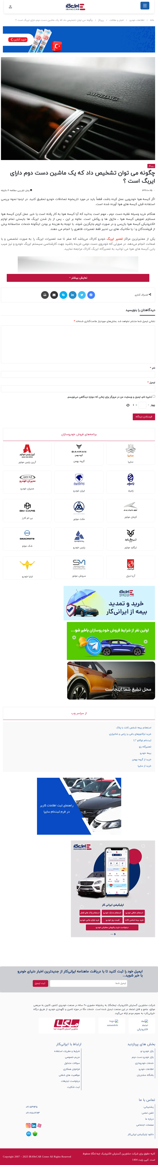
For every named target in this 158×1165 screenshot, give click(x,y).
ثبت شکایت (73, 1087)
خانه (152, 20)
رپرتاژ (101, 20)
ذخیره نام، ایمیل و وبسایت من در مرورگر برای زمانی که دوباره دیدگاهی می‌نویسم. (109, 397)
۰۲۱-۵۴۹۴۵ (32, 1107)
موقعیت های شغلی (69, 1075)
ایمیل (151, 382)
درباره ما (149, 1119)
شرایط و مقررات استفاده (67, 1051)
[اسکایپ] (63, 295)
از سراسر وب (79, 713)
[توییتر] (82, 295)
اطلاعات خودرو (136, 20)
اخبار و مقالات (116, 20)
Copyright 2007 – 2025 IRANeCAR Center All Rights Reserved (37, 1157)
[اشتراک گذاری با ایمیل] (54, 295)
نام (152, 368)
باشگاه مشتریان (145, 1075)
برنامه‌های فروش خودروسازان (79, 434)
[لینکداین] (72, 295)
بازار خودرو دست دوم (143, 1057)
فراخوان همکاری (71, 1069)
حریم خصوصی (72, 1057)
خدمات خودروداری (144, 1063)
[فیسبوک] (91, 295)
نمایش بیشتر (79, 278)
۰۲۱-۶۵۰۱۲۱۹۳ (33, 1113)
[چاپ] (45, 295)
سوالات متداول (72, 1063)
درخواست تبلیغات (70, 1081)
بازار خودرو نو (147, 1051)
